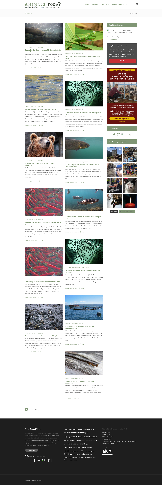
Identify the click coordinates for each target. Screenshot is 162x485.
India (79, 440)
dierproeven (90, 432)
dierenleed (67, 432)
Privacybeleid (105, 429)
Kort (35, 47)
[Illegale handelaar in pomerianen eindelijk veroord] (114, 185)
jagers (65, 444)
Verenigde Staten (69, 457)
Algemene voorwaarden (116, 429)
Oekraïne (89, 447)
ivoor (92, 440)
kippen (86, 444)
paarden (77, 451)
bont (88, 429)
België (85, 429)
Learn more (31, 450)
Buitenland (29, 47)
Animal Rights (73, 429)
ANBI (125, 429)
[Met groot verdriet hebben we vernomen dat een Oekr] (130, 201)
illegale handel (73, 440)
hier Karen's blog (114, 37)
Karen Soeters (127, 30)
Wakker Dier (84, 457)
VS (79, 457)
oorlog (72, 451)
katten (81, 444)
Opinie (86, 162)
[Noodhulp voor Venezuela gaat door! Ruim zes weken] (130, 185)
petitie (81, 451)
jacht (95, 440)
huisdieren (66, 440)
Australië (81, 429)
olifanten (67, 451)
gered (71, 437)
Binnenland (29, 106)
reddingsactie (91, 451)
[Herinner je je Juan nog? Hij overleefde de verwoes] (114, 170)
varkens (84, 454)
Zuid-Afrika (74, 460)
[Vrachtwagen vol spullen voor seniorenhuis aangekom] (130, 170)
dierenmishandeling (78, 432)
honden (78, 436)
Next (35, 409)
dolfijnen (66, 437)
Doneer (122, 60)
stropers (78, 454)
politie (85, 451)
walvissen (89, 457)
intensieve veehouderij (86, 440)
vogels (76, 457)
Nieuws (87, 4)
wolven (69, 460)
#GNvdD (68, 267)
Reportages (95, 4)
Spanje (67, 454)
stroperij (73, 454)
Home (131, 13)
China (92, 429)
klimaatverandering (72, 447)
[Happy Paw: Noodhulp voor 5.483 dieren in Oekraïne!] (130, 154)
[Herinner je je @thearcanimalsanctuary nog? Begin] (114, 154)
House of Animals (117, 4)
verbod (89, 454)
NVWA (83, 447)
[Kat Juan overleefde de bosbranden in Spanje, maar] (114, 201)
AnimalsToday (28, 67)
